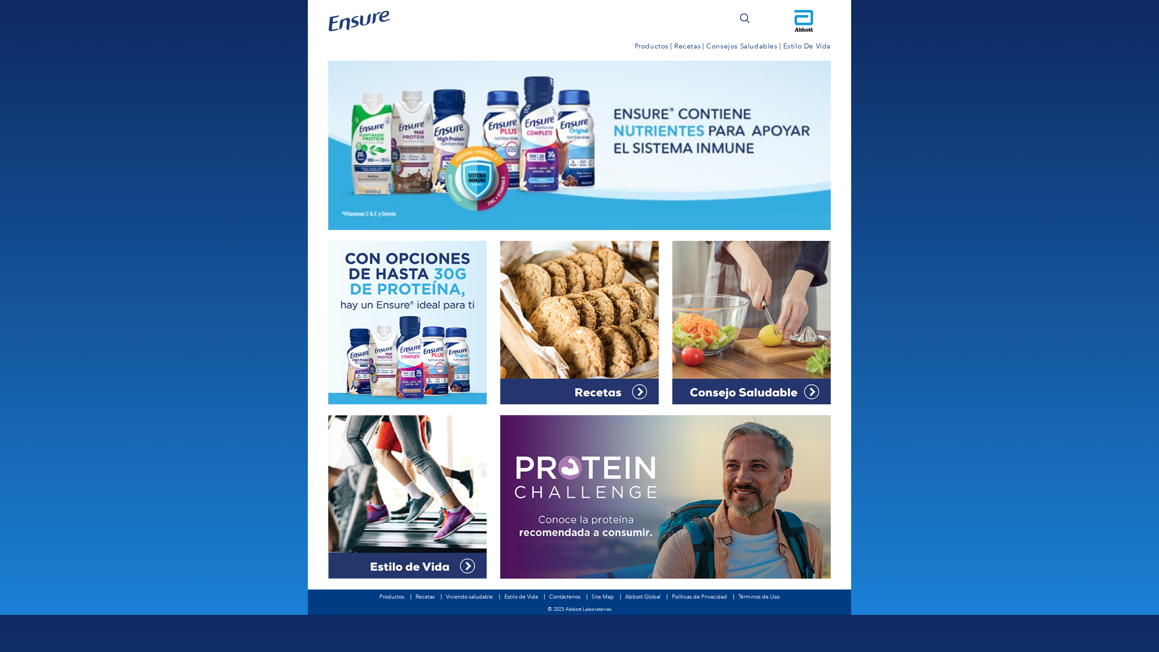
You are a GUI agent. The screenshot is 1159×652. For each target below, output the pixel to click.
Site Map (603, 596)
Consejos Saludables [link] (741, 46)
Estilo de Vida (521, 596)
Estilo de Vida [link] (807, 46)
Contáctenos (564, 596)
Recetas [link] (687, 46)
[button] (744, 18)
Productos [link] (652, 46)
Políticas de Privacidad (699, 596)
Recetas (425, 596)
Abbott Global (643, 596)
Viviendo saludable (469, 596)
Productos (391, 596)
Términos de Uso (759, 596)
